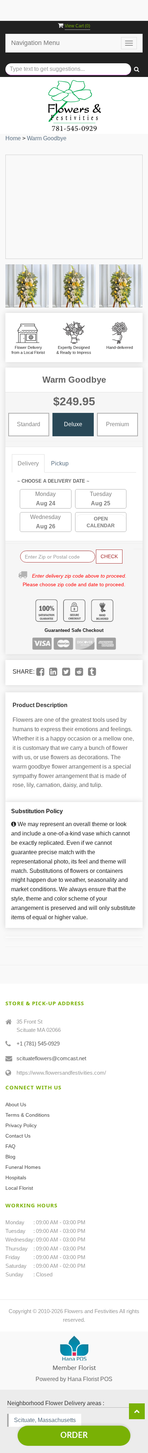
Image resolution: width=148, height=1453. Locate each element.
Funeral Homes (23, 1167)
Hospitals (15, 1177)
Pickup (60, 463)
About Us (15, 1104)
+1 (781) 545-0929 (38, 1043)
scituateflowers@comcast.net (51, 1058)
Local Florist (19, 1188)
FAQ (10, 1146)
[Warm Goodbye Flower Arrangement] (27, 286)
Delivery (28, 463)
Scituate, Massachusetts (45, 1420)
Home (13, 138)
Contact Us (18, 1136)
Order (74, 1435)
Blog (10, 1157)
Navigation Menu (35, 42)
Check (109, 556)
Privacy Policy (21, 1125)
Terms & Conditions (27, 1115)
